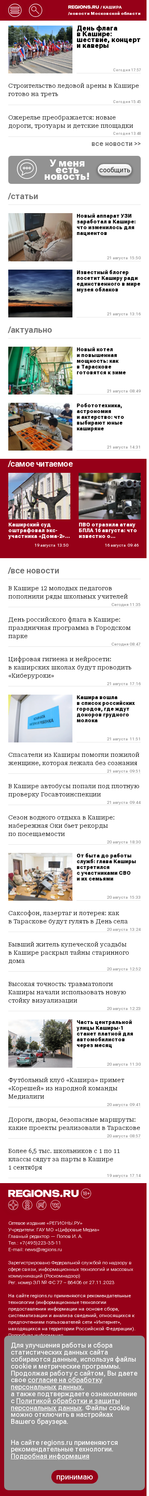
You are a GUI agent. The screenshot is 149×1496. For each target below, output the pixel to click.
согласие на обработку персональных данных (56, 1383)
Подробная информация (35, 1335)
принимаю (74, 1477)
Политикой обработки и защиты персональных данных (65, 1404)
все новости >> (116, 144)
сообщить (114, 170)
